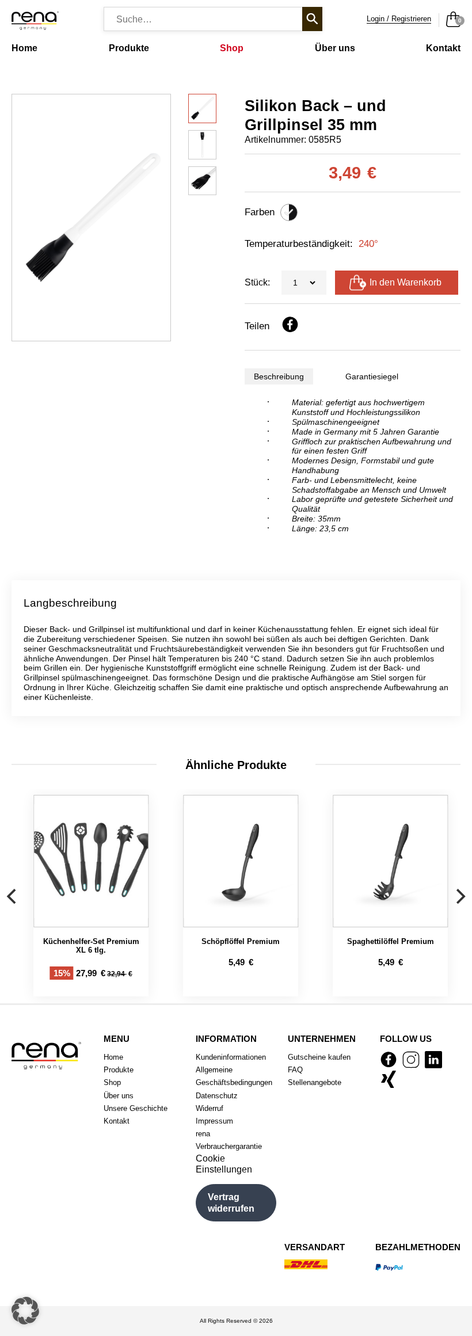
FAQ (295, 1069)
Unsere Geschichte (136, 1108)
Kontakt (443, 48)
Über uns (335, 48)
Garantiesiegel (371, 376)
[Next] (459, 896)
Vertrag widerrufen (231, 1202)
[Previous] (12, 896)
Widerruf (209, 1108)
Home (24, 48)
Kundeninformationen (231, 1057)
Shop (231, 48)
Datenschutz (217, 1095)
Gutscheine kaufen (319, 1057)
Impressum (214, 1121)
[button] (25, 1310)
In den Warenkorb (405, 282)
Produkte (129, 48)
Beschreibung (279, 376)
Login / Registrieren (399, 18)
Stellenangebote (314, 1082)
